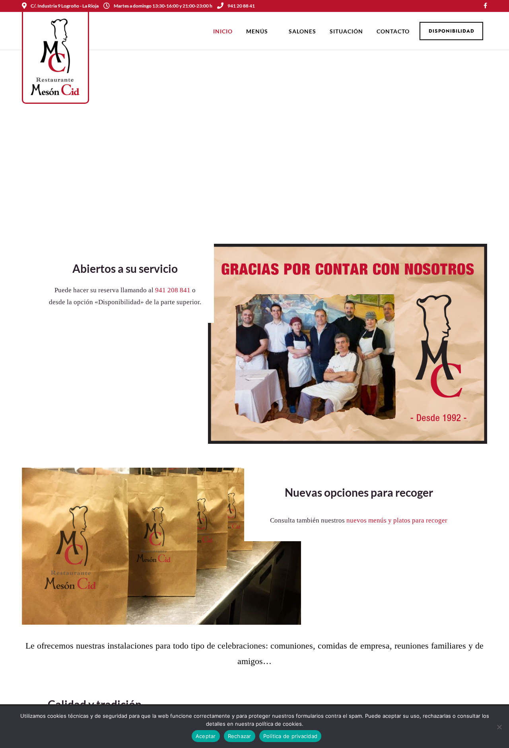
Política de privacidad (290, 736)
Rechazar (239, 736)
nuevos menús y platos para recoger (396, 520)
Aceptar (206, 736)
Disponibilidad (451, 31)
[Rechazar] (499, 727)
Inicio (223, 31)
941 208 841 (172, 290)
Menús (257, 31)
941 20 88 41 (241, 6)
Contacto (393, 31)
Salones (302, 31)
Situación (346, 31)
